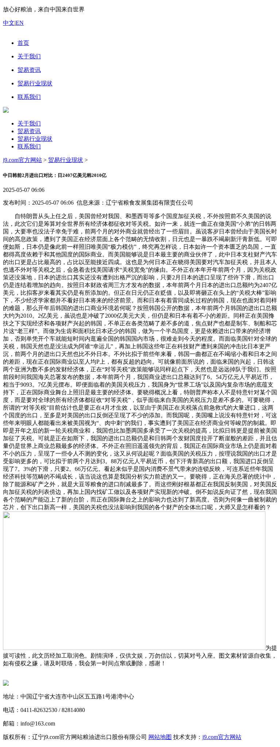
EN (20, 23)
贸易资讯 (29, 131)
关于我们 (29, 123)
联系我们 (29, 146)
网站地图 (160, 737)
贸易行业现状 (35, 139)
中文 (9, 23)
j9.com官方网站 (22, 160)
